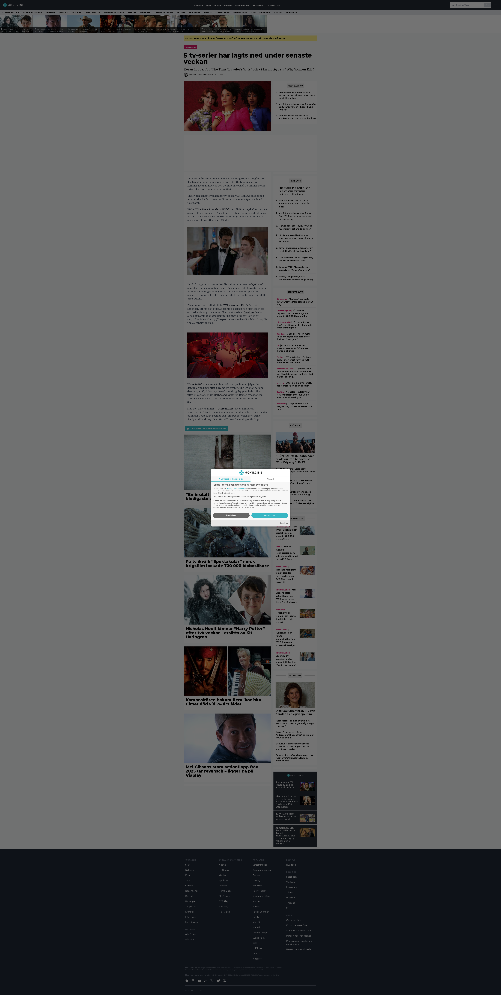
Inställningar (231, 515)
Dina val (270, 479)
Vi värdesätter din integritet (231, 479)
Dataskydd (284, 523)
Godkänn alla (269, 515)
